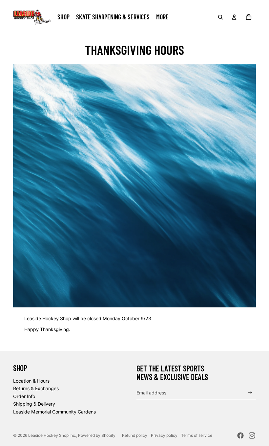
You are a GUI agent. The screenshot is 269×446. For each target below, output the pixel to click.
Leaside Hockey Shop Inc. (52, 435)
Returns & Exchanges (36, 388)
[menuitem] (162, 17)
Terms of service (196, 435)
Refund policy (134, 435)
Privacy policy (164, 435)
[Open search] (220, 17)
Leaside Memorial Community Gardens (54, 411)
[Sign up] (250, 392)
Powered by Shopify (96, 435)
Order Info (24, 396)
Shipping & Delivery (34, 404)
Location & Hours (31, 381)
